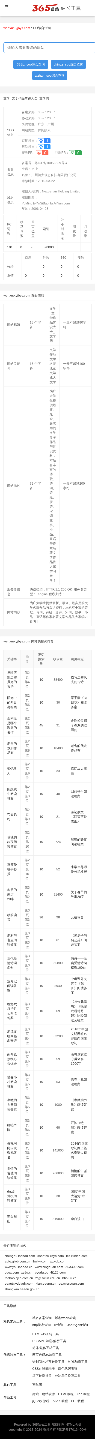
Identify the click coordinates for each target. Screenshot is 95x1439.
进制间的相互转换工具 (48, 1362)
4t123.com (58, 1272)
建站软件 (48, 1394)
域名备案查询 (42, 1318)
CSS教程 (83, 1394)
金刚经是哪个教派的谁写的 (79, 725)
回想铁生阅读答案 (12, 793)
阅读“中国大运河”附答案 (78, 1196)
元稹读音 (77, 917)
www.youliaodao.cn (19, 1267)
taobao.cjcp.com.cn (19, 1278)
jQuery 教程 (40, 1401)
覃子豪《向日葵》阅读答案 (79, 702)
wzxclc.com (58, 1261)
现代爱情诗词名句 (12, 962)
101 (10, 247)
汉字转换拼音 (42, 1375)
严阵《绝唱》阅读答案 (79, 1127)
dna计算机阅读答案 (12, 1196)
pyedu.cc (41, 1272)
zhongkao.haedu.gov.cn (22, 1289)
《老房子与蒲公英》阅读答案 (79, 940)
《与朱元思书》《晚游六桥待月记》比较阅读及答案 (79, 1011)
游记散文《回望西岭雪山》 (79, 816)
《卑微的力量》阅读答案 (79, 1104)
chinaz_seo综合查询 (68, 64)
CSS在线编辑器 (43, 1368)
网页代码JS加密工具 (47, 1355)
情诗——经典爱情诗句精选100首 (79, 962)
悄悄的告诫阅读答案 (12, 1173)
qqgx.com (12, 1272)
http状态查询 (41, 1325)
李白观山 (77, 1219)
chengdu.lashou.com (20, 1256)
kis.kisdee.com (77, 1256)
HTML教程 (66, 1394)
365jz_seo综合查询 (31, 64)
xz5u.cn (27, 1272)
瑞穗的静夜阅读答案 (12, 841)
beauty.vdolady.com (19, 1283)
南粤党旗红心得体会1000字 (79, 1058)
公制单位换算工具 (68, 1375)
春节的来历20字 (12, 894)
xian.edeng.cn (46, 1283)
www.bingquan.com (49, 1267)
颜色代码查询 (67, 1368)
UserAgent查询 (78, 1325)
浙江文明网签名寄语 (12, 1036)
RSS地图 (58, 1424)
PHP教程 (77, 1401)
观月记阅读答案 (12, 985)
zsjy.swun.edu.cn (47, 1278)
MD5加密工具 (78, 1362)
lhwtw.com (40, 1261)
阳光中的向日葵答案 (12, 702)
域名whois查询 (65, 1318)
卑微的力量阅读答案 (12, 1104)
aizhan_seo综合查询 (50, 75)
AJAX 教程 (60, 1401)
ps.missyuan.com (71, 1283)
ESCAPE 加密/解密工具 (49, 1341)
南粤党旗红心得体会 (12, 1058)
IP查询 (58, 1325)
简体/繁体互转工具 (45, 1348)
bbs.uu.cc (69, 1278)
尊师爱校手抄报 (12, 869)
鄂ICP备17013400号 (71, 1429)
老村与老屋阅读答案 (12, 940)
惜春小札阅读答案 (12, 1081)
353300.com (74, 1267)
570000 (48, 247)
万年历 (37, 1385)
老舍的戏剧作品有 (12, 748)
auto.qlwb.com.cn (17, 1261)
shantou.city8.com (50, 1256)
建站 (35, 1394)
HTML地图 (73, 1424)
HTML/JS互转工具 (45, 1334)
